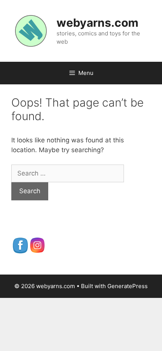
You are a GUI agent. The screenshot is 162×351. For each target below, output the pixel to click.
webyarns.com (97, 22)
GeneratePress (127, 286)
